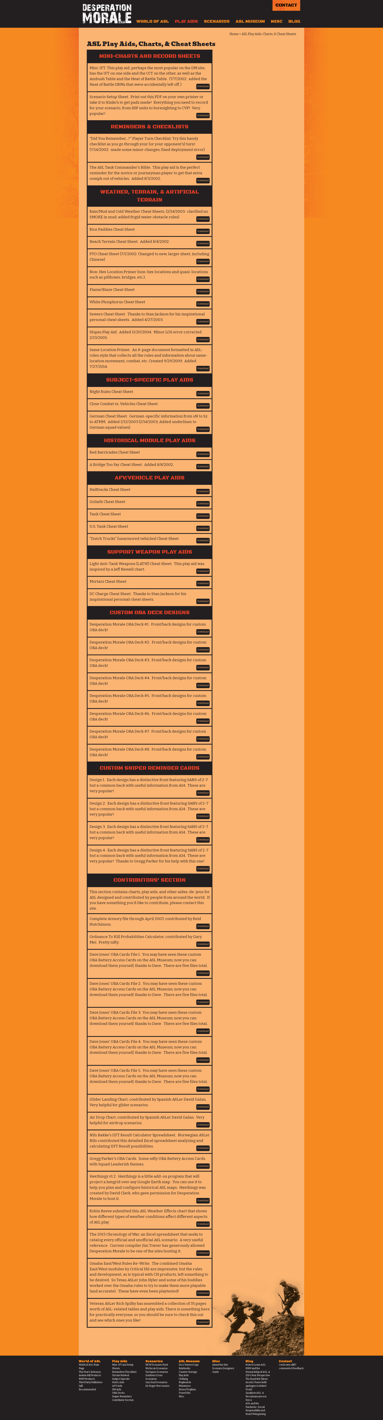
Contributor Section (123, 1400)
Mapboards (185, 1382)
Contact (286, 5)
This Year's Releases (90, 1372)
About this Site (220, 1364)
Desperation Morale (107, 14)
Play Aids (186, 21)
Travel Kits (185, 1392)
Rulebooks (184, 1368)
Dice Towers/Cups (189, 1364)
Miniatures (185, 1386)
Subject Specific (121, 1379)
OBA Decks (118, 1392)
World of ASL (152, 21)
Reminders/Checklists (124, 1372)
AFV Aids (117, 1386)
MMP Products (87, 1379)
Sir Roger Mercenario (157, 1386)
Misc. (182, 1396)
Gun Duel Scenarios (156, 1382)
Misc (276, 21)
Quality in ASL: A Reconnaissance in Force (256, 1396)
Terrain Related (120, 1375)
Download (203, 86)
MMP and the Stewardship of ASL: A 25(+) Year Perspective (258, 1372)
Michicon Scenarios (156, 1368)
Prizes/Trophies (187, 1389)
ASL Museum (250, 21)
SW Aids (116, 1389)
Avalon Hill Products (90, 1375)
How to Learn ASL (256, 1364)
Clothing (183, 1379)
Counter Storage (188, 1372)
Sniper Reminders (122, 1396)
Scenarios (217, 21)
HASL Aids (118, 1382)
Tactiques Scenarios (156, 1372)
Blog (294, 21)
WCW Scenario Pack (156, 1364)
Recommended (87, 1389)
